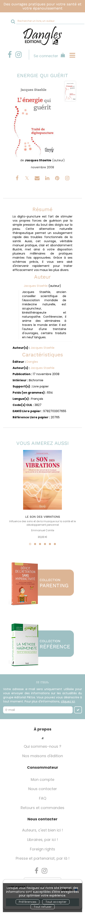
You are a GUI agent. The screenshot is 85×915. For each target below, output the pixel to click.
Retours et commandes (42, 807)
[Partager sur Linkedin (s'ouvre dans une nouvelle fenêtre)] (47, 179)
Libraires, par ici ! (42, 839)
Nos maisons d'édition (42, 755)
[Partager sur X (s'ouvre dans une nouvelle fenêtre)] (27, 179)
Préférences (27, 902)
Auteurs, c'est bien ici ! (42, 830)
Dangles (32, 362)
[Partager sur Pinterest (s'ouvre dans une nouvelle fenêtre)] (58, 179)
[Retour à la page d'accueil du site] (42, 35)
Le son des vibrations (42, 516)
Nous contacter (42, 788)
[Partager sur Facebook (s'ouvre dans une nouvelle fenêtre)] (17, 179)
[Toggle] (72, 55)
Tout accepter (55, 902)
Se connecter (46, 55)
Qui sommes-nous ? (42, 746)
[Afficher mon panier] (62, 55)
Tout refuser (43, 907)
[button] (33, 119)
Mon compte (42, 779)
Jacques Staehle (38, 160)
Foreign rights (42, 849)
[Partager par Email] (37, 179)
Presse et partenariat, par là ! (43, 858)
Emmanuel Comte (42, 530)
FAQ (42, 798)
